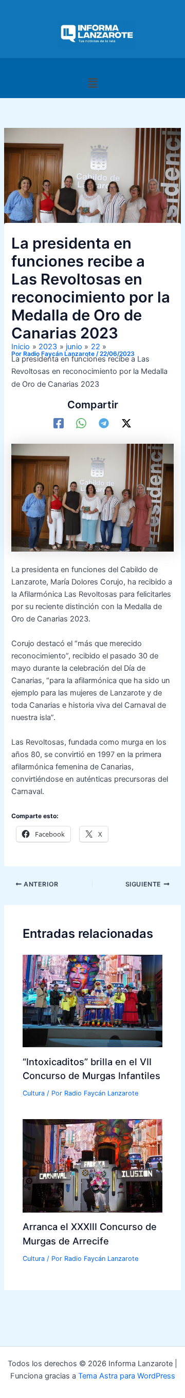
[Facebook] (58, 423)
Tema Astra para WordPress (126, 1376)
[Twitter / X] (126, 423)
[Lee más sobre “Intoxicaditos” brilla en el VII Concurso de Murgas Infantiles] (92, 1000)
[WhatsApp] (81, 423)
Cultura (34, 1093)
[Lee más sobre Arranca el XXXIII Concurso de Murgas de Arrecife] (92, 1165)
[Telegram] (104, 423)
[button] (92, 82)
